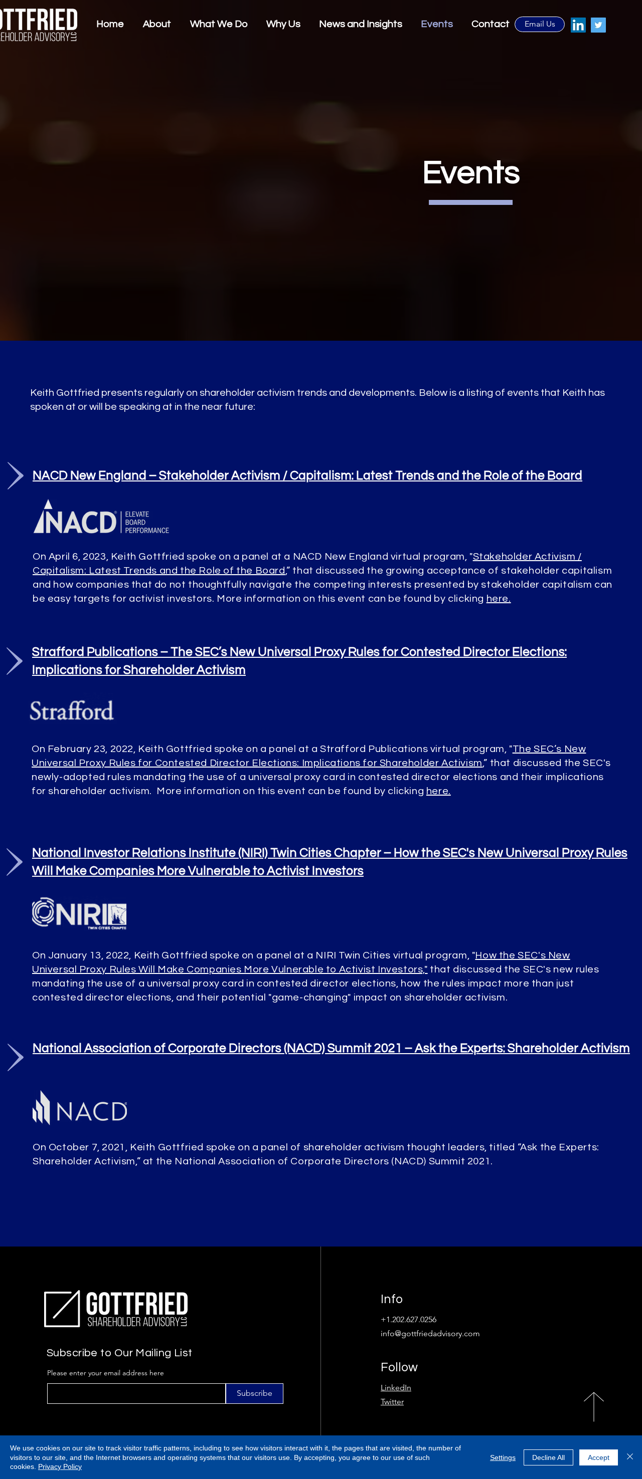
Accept (598, 1457)
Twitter (392, 1401)
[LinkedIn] (578, 25)
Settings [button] (503, 1457)
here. (499, 599)
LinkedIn (396, 1387)
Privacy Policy (60, 1466)
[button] (359, 24)
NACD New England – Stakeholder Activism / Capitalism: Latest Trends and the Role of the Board (307, 475)
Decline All (548, 1457)
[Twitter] (598, 25)
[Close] (630, 1457)
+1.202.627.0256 (408, 1319)
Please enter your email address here (105, 1372)
